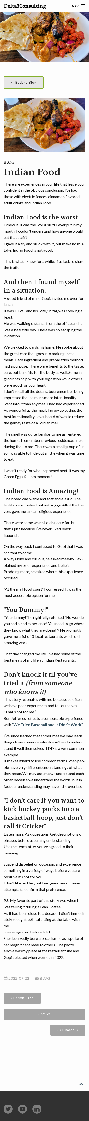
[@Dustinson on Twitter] (8, 1109)
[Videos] (22, 1109)
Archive (44, 1014)
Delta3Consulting (25, 6)
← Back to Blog (23, 82)
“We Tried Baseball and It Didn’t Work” (47, 724)
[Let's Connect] (36, 1109)
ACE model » (67, 1030)
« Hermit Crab (22, 998)
